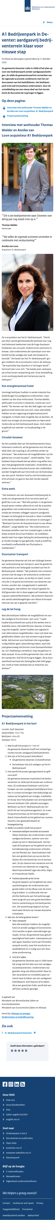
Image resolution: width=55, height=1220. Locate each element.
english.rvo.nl (12, 1119)
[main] (27, 551)
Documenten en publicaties (19, 1138)
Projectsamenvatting (17, 115)
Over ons (10, 1100)
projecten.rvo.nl (14, 1147)
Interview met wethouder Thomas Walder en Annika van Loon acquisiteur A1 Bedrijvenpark (30, 109)
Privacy (39, 1203)
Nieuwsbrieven (13, 1176)
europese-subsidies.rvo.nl (18, 1152)
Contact (6, 1203)
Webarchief (33, 1215)
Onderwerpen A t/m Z (16, 1133)
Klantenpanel (12, 1157)
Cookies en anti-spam (23, 1203)
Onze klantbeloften (15, 1104)
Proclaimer (27, 1209)
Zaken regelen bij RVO (17, 1114)
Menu (50, 22)
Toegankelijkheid (11, 1209)
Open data (11, 1143)
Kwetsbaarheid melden (14, 1215)
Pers (8, 1109)
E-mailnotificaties (14, 1171)
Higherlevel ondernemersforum (21, 1181)
